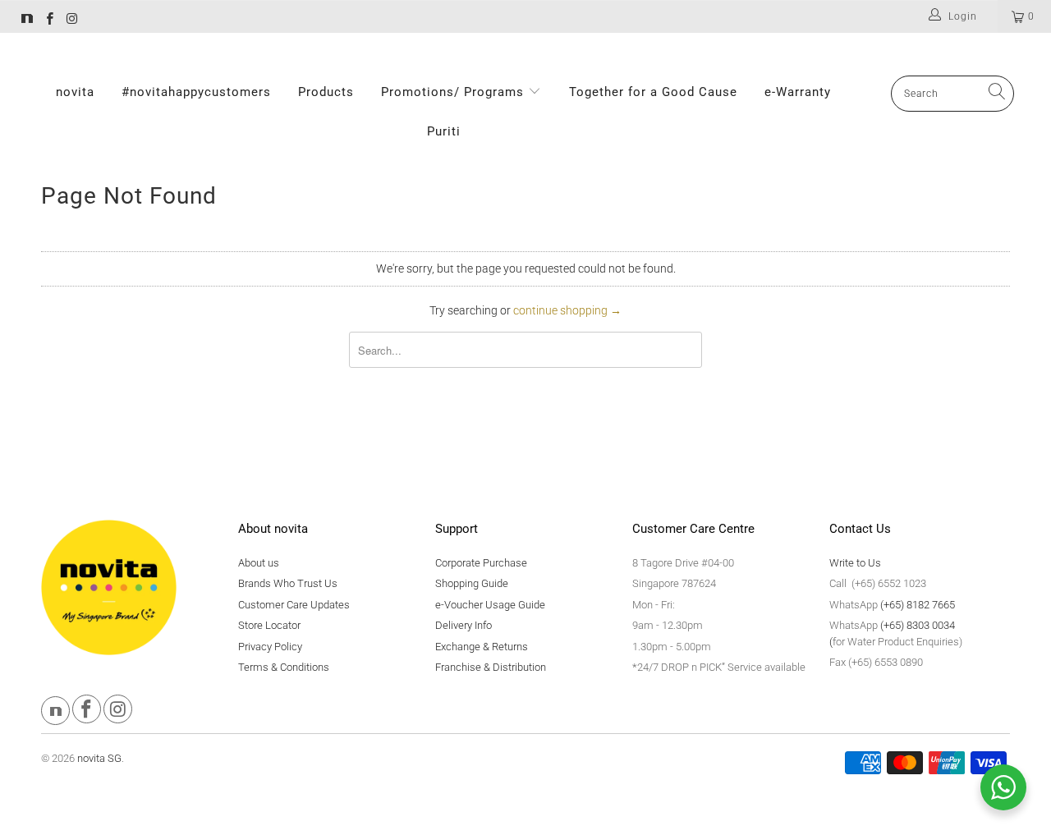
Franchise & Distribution (490, 667)
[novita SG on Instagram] (71, 20)
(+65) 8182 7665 (917, 605)
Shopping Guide (471, 583)
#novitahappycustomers (196, 92)
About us (258, 563)
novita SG (99, 758)
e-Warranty (797, 92)
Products (326, 92)
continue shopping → (567, 310)
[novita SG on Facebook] (49, 20)
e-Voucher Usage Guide (490, 605)
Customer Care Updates (294, 605)
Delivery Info (463, 625)
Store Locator (269, 625)
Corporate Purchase (481, 563)
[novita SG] (27, 20)
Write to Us (855, 563)
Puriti (444, 131)
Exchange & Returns (481, 646)
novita (75, 92)
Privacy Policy (270, 646)
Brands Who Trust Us (287, 583)
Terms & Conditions (283, 667)
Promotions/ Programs (454, 92)
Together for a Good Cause (653, 92)
